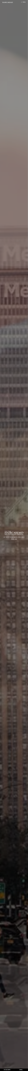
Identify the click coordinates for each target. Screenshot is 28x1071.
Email (21, 1069)
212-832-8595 (7, 1069)
